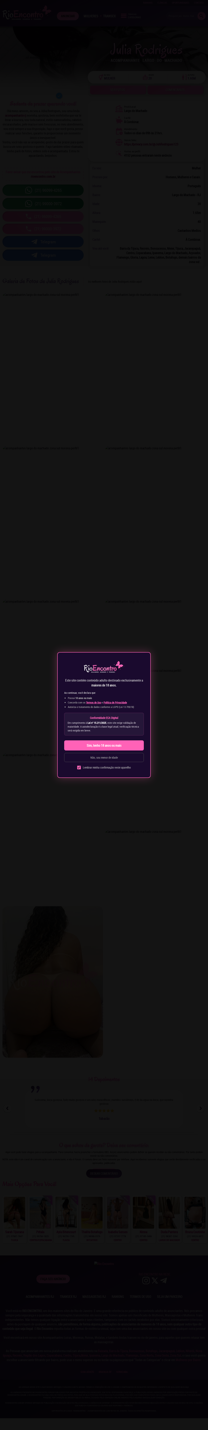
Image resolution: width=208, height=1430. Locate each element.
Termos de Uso (93, 702)
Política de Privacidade (115, 702)
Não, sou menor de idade (104, 757)
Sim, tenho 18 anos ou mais (104, 745)
